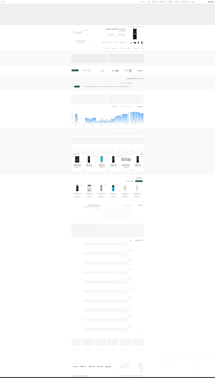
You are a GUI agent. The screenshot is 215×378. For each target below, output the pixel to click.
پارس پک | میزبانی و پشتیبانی (124, 365)
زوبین (142, 26)
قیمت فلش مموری (138, 26)
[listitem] (132, 163)
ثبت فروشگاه (141, 364)
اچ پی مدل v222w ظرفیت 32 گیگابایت (89, 194)
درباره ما (141, 370)
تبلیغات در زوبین (140, 366)
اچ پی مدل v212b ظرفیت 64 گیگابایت (77, 194)
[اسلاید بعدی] (70, 163)
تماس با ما (141, 368)
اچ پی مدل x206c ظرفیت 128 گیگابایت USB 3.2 (125, 194)
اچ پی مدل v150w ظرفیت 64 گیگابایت (113, 194)
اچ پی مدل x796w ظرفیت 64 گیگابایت (101, 194)
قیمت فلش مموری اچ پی (131, 26)
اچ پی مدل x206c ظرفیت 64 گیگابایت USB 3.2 (137, 194)
